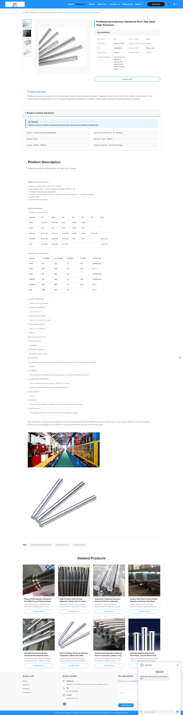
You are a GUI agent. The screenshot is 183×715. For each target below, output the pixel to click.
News (137, 4)
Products (80, 4)
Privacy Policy (59, 713)
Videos (92, 4)
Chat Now (156, 4)
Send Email (126, 705)
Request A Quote (128, 4)
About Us (101, 4)
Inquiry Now (127, 79)
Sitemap (68, 713)
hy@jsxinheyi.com (72, 698)
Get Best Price (38, 611)
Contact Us (115, 4)
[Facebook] (180, 357)
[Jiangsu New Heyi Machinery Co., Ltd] (15, 4)
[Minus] (177, 665)
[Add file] (141, 711)
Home (70, 4)
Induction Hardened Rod (47, 12)
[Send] (177, 711)
